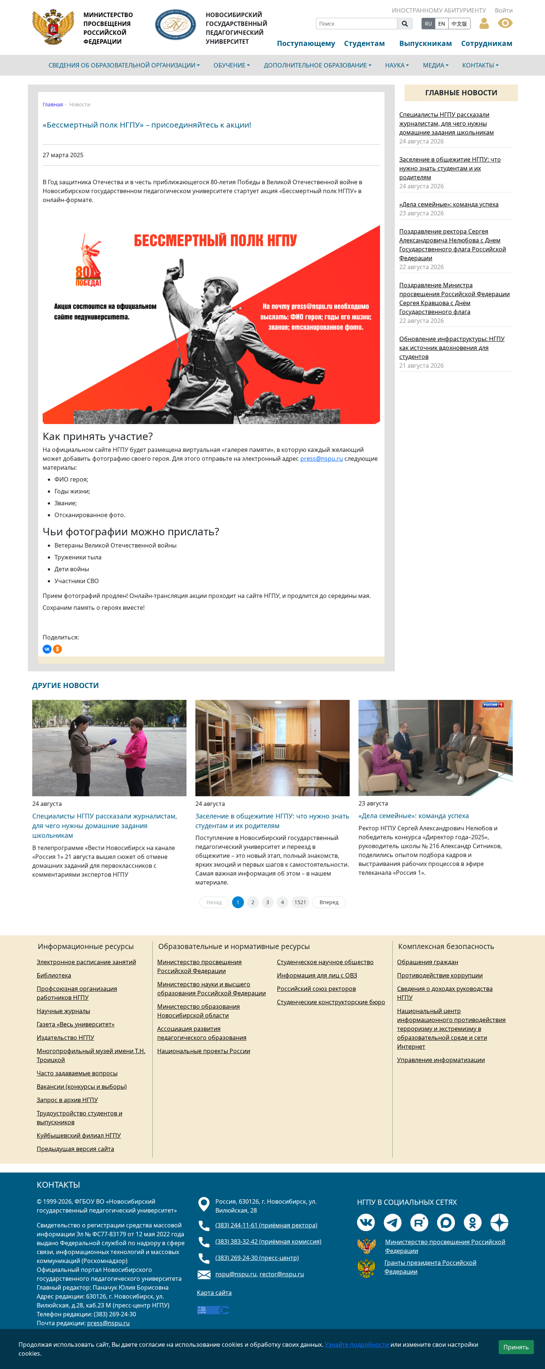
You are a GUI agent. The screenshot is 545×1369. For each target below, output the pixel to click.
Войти (504, 10)
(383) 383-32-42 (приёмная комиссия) (268, 1241)
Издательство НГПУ (65, 1038)
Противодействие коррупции (440, 975)
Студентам (364, 43)
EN (441, 23)
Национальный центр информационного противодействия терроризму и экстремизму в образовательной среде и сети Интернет (451, 1029)
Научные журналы (63, 1011)
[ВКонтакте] (47, 649)
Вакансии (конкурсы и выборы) (82, 1086)
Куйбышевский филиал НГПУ (79, 1135)
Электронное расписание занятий (86, 962)
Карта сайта (214, 1293)
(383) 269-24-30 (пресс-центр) (257, 1258)
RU (428, 23)
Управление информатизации (441, 1060)
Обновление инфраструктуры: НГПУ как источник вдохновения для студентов (452, 348)
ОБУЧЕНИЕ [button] (229, 65)
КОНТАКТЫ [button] (478, 65)
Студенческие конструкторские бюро (331, 1002)
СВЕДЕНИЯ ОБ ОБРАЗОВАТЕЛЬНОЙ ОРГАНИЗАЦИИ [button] (122, 65)
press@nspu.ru (321, 458)
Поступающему (306, 43)
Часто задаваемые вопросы (77, 1073)
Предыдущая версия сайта (75, 1149)
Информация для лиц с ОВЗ (317, 975)
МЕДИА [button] (433, 65)
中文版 (459, 23)
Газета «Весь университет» (76, 1024)
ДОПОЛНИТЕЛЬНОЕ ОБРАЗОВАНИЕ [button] (315, 65)
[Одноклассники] (57, 649)
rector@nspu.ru (282, 1274)
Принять (516, 1347)
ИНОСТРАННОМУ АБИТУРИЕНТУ (439, 10)
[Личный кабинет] (484, 23)
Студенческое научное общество (325, 962)
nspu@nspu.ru (236, 1274)
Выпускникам (425, 43)
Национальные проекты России (203, 1051)
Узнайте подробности (357, 1344)
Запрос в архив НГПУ (67, 1100)
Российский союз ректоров (316, 989)
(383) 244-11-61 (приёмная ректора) (266, 1225)
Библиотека (54, 975)
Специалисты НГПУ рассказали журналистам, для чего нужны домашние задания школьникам (446, 123)
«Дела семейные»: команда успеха (449, 204)
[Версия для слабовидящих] (505, 22)
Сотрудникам (486, 43)
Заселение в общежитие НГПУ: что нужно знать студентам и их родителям (450, 168)
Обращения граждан (427, 962)
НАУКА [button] (394, 65)
